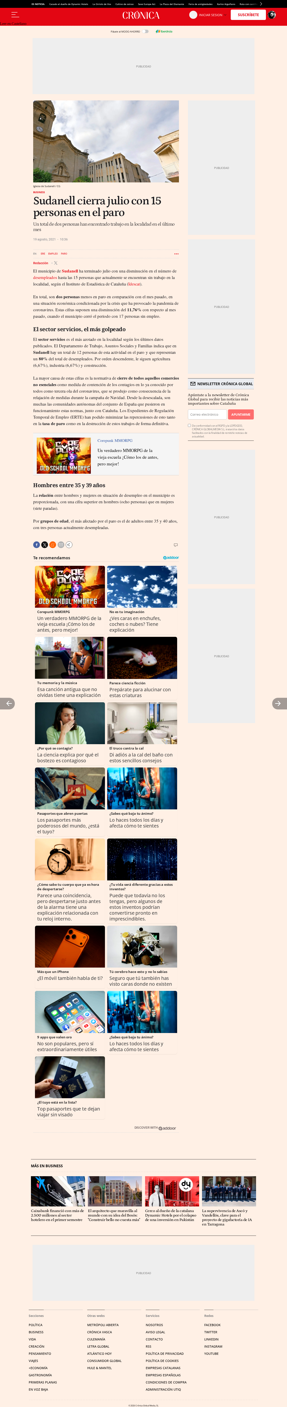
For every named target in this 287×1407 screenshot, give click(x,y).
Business (39, 192)
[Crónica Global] (143, 15)
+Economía (38, 1368)
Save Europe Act (146, 4)
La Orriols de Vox (102, 4)
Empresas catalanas (163, 1368)
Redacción (41, 263)
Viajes (33, 1361)
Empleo (53, 253)
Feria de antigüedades (201, 4)
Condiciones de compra (166, 1382)
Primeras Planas (43, 1382)
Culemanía (96, 1339)
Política (35, 1325)
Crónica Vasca (99, 1332)
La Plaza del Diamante (172, 4)
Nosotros (154, 1325)
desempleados (45, 277)
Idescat (134, 284)
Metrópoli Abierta (103, 1325)
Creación (36, 1346)
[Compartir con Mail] (61, 544)
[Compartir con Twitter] (44, 544)
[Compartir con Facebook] (36, 544)
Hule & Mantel (99, 1368)
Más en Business (47, 1166)
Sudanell (70, 271)
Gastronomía (40, 1375)
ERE (43, 253)
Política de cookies (162, 1361)
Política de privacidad (165, 1353)
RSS (148, 1346)
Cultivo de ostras (124, 4)
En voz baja (38, 1389)
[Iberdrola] (164, 31)
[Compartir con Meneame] (52, 544)
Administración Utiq (163, 1389)
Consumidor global (104, 1361)
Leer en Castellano (13, 24)
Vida (32, 1339)
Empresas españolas (163, 1375)
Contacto (154, 1339)
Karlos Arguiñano (226, 4)
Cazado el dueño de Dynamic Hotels (68, 4)
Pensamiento (40, 1353)
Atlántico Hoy (99, 1353)
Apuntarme (240, 414)
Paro (64, 253)
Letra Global (98, 1346)
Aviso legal (155, 1332)
